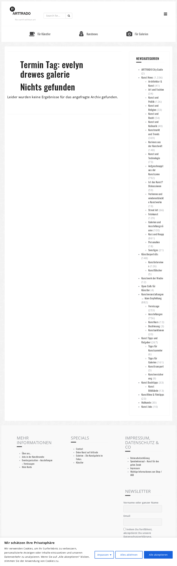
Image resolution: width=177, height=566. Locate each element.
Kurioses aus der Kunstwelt (155, 144)
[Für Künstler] (39, 27)
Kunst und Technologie (154, 156)
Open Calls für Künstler (148, 288)
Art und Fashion (156, 89)
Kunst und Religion (153, 108)
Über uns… (26, 453)
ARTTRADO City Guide (152, 69)
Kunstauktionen (156, 330)
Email (126, 515)
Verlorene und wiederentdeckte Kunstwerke (156, 198)
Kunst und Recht (153, 116)
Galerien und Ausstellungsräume (155, 226)
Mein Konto (27, 467)
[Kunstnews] (88, 27)
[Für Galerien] (137, 27)
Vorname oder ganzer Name (141, 502)
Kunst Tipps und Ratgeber (149, 340)
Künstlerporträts (149, 254)
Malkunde (146, 402)
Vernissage (153, 306)
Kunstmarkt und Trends (154, 132)
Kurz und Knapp (156, 234)
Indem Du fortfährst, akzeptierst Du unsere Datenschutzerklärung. (137, 533)
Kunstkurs (153, 322)
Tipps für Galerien (152, 360)
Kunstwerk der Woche (152, 278)
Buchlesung (154, 326)
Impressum (135, 468)
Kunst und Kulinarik (153, 124)
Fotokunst (153, 214)
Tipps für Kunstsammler (155, 348)
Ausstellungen (155, 314)
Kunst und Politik (153, 99)
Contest (79, 449)
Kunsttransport (156, 366)
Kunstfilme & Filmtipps (152, 394)
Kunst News (147, 77)
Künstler (79, 462)
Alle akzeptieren (158, 554)
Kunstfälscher (155, 270)
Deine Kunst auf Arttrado (87, 452)
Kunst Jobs (146, 406)
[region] (88, 552)
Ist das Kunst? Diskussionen (155, 184)
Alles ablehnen (129, 554)
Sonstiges (153, 250)
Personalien (154, 242)
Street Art (153, 210)
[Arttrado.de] (20, 11)
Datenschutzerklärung (140, 458)
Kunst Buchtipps (149, 382)
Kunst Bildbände (153, 388)
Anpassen (103, 554)
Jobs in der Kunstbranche (33, 456)
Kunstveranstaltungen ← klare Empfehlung (152, 296)
